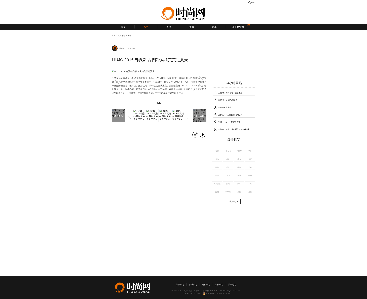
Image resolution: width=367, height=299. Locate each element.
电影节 (239, 151)
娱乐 (214, 27)
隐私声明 (206, 284)
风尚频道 (121, 36)
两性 (250, 151)
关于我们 (180, 284)
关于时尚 (232, 284)
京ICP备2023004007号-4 (191, 294)
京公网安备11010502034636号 (218, 294)
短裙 (217, 192)
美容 (168, 27)
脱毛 (250, 159)
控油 (217, 159)
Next (189, 115)
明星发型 (217, 184)
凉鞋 (250, 192)
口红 (250, 184)
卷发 (228, 159)
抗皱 (228, 176)
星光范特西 (238, 27)
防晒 (228, 184)
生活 (191, 27)
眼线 (239, 167)
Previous (129, 115)
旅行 (250, 167)
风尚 (146, 27)
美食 (239, 192)
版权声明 (219, 284)
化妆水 (228, 151)
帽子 (250, 176)
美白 (239, 159)
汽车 (239, 184)
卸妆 (239, 176)
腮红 (228, 167)
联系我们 (193, 284)
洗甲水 (228, 192)
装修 (217, 167)
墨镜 (217, 176)
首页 (123, 27)
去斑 (217, 151)
